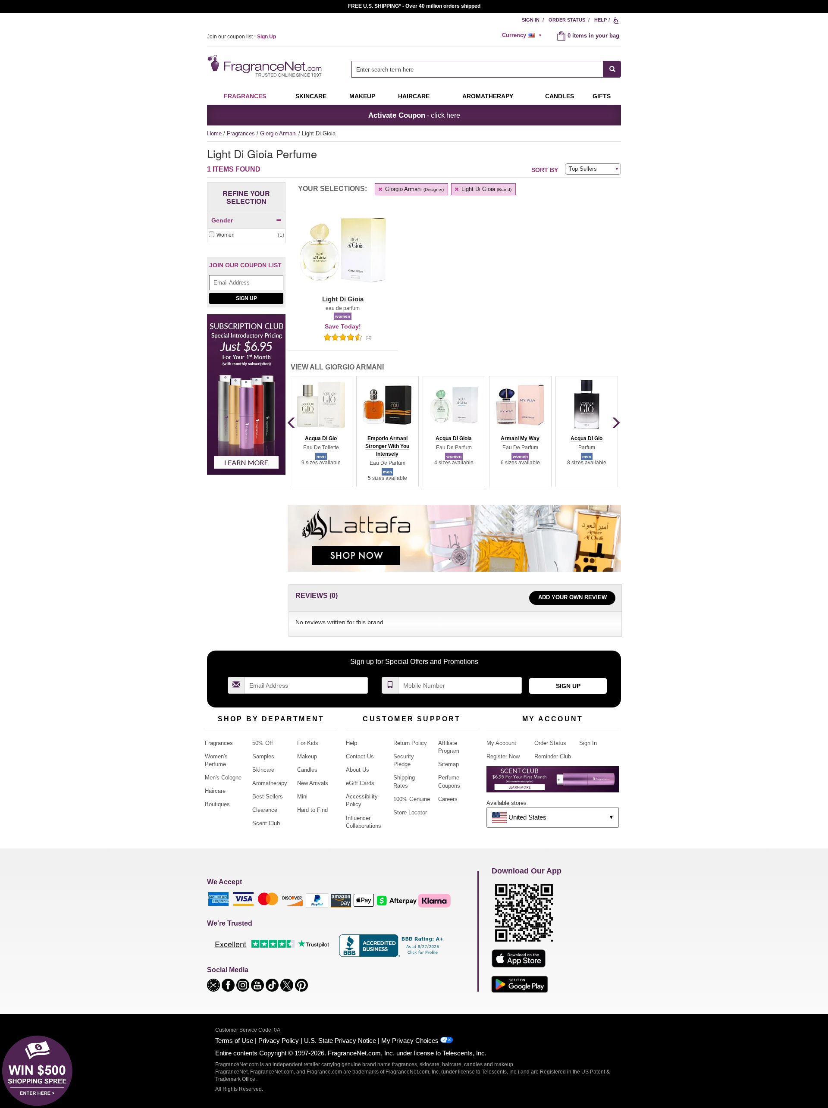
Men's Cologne (223, 777)
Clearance (264, 810)
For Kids (307, 743)
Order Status (567, 19)
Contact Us (360, 756)
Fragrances (245, 96)
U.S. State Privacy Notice (340, 1040)
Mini (302, 796)
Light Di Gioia (485, 189)
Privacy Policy (278, 1040)
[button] (343, 255)
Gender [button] (222, 220)
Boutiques (217, 804)
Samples (263, 756)
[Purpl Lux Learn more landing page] (552, 782)
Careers (448, 799)
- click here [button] (414, 115)
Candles (307, 770)
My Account (501, 743)
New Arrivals (312, 783)
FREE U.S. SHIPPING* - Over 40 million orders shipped (414, 6)
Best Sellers (267, 796)
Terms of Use (234, 1040)
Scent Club (266, 823)
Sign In (530, 19)
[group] (321, 431)
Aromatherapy (269, 783)
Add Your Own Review (572, 597)
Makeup (362, 96)
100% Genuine (411, 799)
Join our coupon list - (241, 37)
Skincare (310, 96)
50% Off (262, 743)
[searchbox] (477, 69)
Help (600, 19)
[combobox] (486, 69)
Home (214, 133)
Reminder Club (552, 756)
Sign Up (246, 298)
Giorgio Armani (279, 133)
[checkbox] (246, 235)
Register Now (503, 756)
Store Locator (410, 812)
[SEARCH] (612, 69)
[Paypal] (317, 900)
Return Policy (410, 743)
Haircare (414, 96)
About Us (357, 770)
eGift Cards (360, 783)
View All (337, 367)
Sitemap (448, 764)
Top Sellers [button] (583, 169)
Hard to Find (312, 810)
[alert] (523, 35)
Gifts (602, 96)
